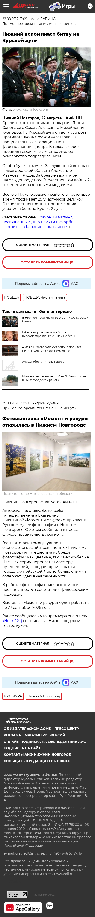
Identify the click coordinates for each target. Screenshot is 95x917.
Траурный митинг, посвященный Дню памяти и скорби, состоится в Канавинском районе (38, 222)
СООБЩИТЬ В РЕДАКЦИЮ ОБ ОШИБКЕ (38, 761)
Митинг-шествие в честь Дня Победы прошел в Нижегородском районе (55, 378)
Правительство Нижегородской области (37, 494)
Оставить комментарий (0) (47, 262)
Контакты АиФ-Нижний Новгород (37, 755)
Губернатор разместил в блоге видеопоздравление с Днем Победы (48, 334)
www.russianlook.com (30, 110)
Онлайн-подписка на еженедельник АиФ (45, 742)
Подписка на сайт (22, 748)
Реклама (12, 735)
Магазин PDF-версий (45, 735)
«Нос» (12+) (12, 621)
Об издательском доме (27, 729)
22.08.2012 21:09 (14, 19)
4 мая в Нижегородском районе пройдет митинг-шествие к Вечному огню (51, 348)
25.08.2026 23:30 (15, 403)
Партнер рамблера (43, 894)
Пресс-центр (66, 729)
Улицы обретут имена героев (43, 361)
